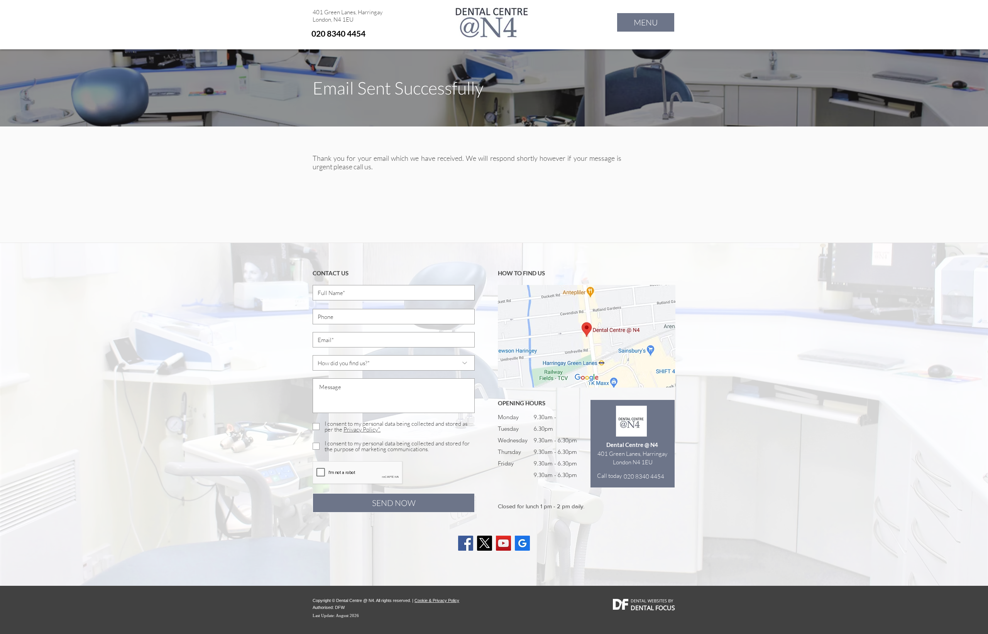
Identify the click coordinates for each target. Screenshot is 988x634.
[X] (484, 543)
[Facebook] (465, 543)
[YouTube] (503, 543)
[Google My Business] (522, 543)
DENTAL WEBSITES (649, 601)
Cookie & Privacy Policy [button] (436, 600)
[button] (646, 22)
